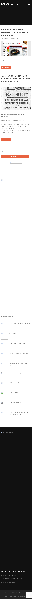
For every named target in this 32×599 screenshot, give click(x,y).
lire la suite (5, 67)
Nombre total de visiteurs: (9, 578)
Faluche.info (10, 4)
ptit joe (17, 38)
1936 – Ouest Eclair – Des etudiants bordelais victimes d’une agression (16, 79)
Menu (29, 4)
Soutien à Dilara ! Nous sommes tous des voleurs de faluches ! (14, 32)
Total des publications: (8, 582)
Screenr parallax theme (11, 596)
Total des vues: (5, 575)
